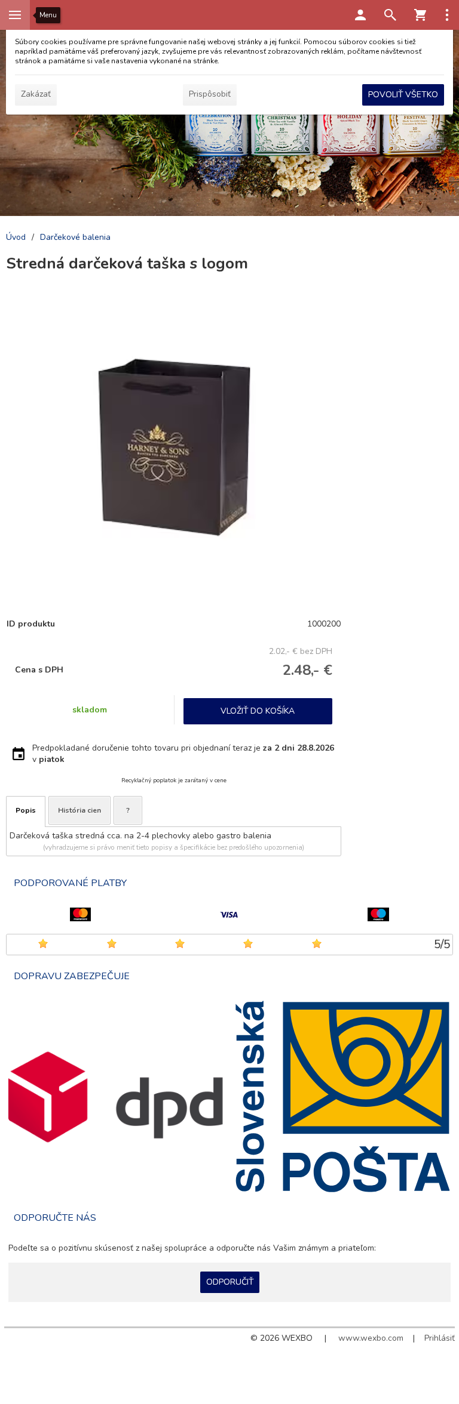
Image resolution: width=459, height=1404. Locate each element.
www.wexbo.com (370, 1338)
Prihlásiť (439, 1338)
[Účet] (360, 15)
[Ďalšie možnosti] (447, 15)
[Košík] (420, 15)
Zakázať (36, 94)
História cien (79, 810)
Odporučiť (229, 1282)
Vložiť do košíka (258, 711)
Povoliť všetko (403, 94)
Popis (26, 810)
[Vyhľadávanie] (390, 15)
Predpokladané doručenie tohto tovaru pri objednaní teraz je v (183, 753)
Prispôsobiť (210, 94)
